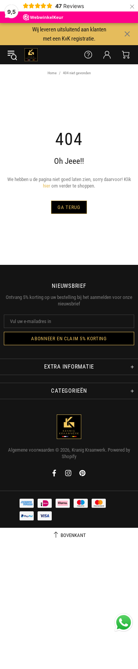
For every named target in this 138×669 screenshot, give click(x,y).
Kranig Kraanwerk (31, 54)
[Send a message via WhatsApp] (123, 622)
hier (46, 186)
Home (52, 73)
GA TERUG (69, 207)
